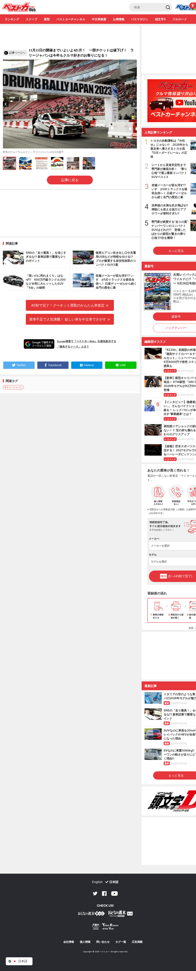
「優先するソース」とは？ (73, 346)
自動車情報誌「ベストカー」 (19, 7)
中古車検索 (99, 19)
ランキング (12, 19)
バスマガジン (139, 19)
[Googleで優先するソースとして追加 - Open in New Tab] (39, 344)
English (97, 882)
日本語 (113, 882)
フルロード (179, 19)
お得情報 (118, 19)
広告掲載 (137, 941)
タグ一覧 (120, 941)
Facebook (104, 893)
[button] (6, 104)
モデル (153, 554)
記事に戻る (69, 180)
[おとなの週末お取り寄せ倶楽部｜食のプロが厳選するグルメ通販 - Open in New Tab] (91, 914)
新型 (47, 19)
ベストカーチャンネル (70, 19)
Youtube (114, 893)
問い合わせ (103, 941)
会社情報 (68, 941)
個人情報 (85, 941)
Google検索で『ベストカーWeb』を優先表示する (86, 341)
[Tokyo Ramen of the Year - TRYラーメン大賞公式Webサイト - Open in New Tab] (105, 927)
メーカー (154, 538)
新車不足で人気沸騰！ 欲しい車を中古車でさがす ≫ (69, 319)
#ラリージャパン (13, 387)
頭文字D (160, 19)
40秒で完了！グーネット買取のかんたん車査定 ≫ (70, 305)
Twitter (95, 893)
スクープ (31, 19)
